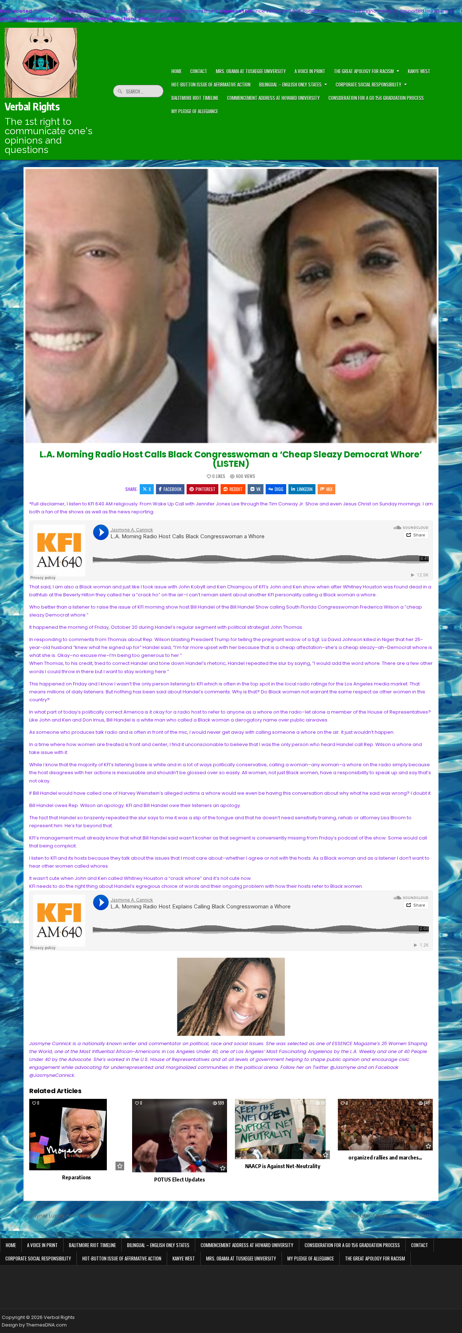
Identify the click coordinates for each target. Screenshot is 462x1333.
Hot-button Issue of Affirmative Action (210, 84)
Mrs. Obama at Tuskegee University (251, 71)
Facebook (173, 489)
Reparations (76, 1177)
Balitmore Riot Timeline (194, 97)
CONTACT (198, 71)
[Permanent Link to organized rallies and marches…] (385, 1124)
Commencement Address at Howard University (273, 97)
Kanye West (419, 71)
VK (258, 489)
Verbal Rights (32, 106)
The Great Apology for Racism (364, 71)
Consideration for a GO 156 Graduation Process (376, 97)
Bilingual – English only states (290, 84)
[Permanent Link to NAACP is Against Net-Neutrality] (282, 1129)
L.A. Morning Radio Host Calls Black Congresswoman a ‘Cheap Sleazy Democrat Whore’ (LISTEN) (231, 459)
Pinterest (205, 489)
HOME (176, 71)
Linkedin (305, 489)
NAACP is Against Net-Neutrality (282, 1166)
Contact (419, 1245)
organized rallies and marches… (385, 1157)
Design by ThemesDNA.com (34, 1324)
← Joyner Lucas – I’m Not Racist (64, 1215)
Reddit (236, 489)
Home (11, 1245)
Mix (329, 489)
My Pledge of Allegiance (194, 111)
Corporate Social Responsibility (368, 84)
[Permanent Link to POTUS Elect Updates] (179, 1135)
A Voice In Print (310, 71)
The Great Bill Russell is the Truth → (394, 1215)
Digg (279, 489)
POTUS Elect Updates (179, 1179)
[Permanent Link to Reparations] (76, 1134)
